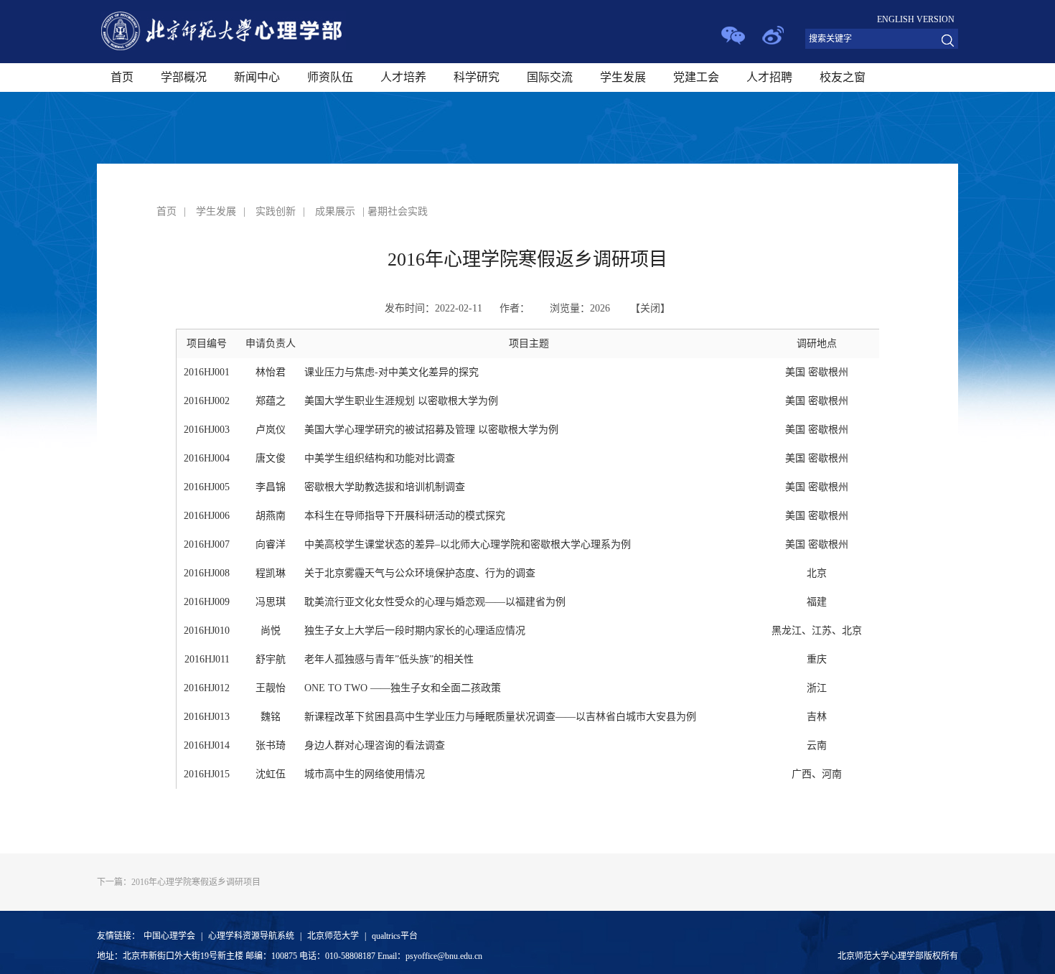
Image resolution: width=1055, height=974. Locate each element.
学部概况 (184, 77)
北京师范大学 (333, 936)
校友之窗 (843, 77)
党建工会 (696, 77)
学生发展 (623, 77)
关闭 (650, 308)
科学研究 (477, 77)
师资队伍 (330, 77)
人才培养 (403, 77)
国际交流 (550, 77)
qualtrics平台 (395, 936)
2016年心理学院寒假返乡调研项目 (179, 882)
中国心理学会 (169, 936)
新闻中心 (257, 77)
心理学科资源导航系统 (251, 936)
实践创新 (275, 211)
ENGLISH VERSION (916, 19)
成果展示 (335, 211)
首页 (122, 77)
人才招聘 (769, 77)
